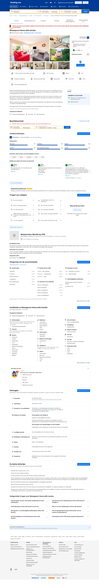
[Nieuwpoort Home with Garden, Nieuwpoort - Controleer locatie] (10, 33)
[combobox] (24, 12)
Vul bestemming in (17, 10)
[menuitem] (13, 6)
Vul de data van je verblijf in (48, 409)
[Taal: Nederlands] (50, 2)
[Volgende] (89, 48)
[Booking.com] (16, 2)
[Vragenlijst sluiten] (88, 368)
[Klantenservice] (55, 2)
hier (67, 26)
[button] (11, 28)
